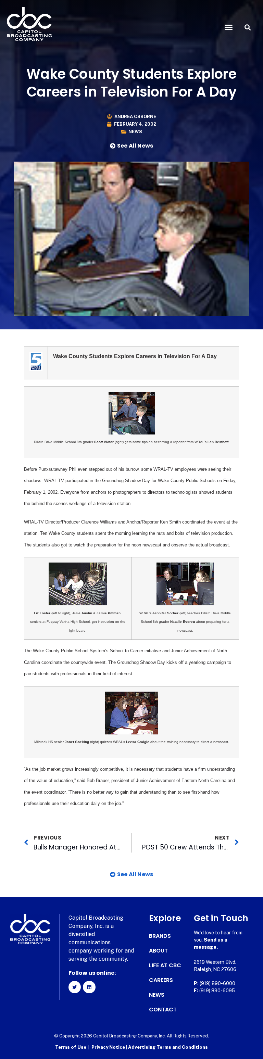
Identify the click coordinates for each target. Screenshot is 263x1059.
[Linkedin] (89, 987)
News (135, 131)
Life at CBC (165, 965)
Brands (160, 936)
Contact (163, 1009)
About (158, 950)
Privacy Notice (108, 1047)
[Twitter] (74, 987)
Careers (161, 980)
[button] (228, 27)
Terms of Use (70, 1047)
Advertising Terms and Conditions (168, 1047)
